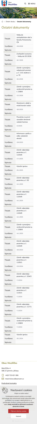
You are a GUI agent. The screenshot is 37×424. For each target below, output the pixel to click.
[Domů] (3, 21)
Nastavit (18, 416)
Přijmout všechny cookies (18, 411)
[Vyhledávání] (25, 4)
